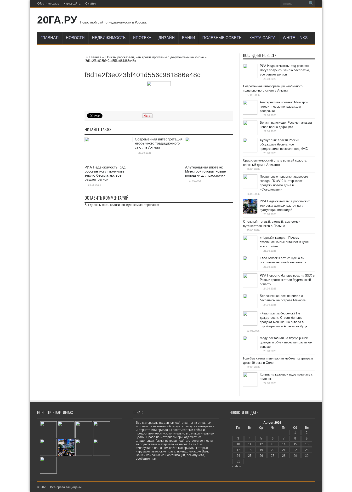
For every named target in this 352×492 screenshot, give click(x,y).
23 (306, 450)
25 (249, 455)
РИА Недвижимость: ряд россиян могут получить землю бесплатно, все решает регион (105, 173)
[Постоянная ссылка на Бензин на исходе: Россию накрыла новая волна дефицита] (250, 128)
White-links (295, 38)
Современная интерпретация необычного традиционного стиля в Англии (158, 143)
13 (272, 444)
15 (295, 444)
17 (238, 450)
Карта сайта (72, 3)
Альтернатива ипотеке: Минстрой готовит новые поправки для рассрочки (205, 171)
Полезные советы (222, 38)
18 (249, 450)
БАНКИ (188, 38)
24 (238, 455)
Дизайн (167, 38)
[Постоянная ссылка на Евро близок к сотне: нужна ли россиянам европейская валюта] (250, 263)
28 (283, 455)
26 (261, 455)
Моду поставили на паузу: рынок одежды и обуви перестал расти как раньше (286, 342)
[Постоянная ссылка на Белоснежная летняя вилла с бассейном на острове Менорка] (250, 301)
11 (249, 444)
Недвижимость (109, 38)
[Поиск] (311, 3)
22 (295, 450)
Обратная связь (48, 3)
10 (238, 444)
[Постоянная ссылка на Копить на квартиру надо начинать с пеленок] (250, 379)
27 (272, 455)
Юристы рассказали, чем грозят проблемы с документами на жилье (154, 57)
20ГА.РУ (57, 20)
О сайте (90, 3)
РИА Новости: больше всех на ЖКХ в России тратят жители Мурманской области (287, 280)
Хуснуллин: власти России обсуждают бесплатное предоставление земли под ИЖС (284, 144)
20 (272, 450)
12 (261, 444)
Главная (49, 38)
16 (306, 444)
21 (283, 450)
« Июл (236, 466)
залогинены (118, 205)
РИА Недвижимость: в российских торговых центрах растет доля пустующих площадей (285, 205)
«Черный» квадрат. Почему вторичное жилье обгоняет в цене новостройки (284, 242)
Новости (75, 38)
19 (261, 450)
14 (283, 444)
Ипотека (142, 38)
